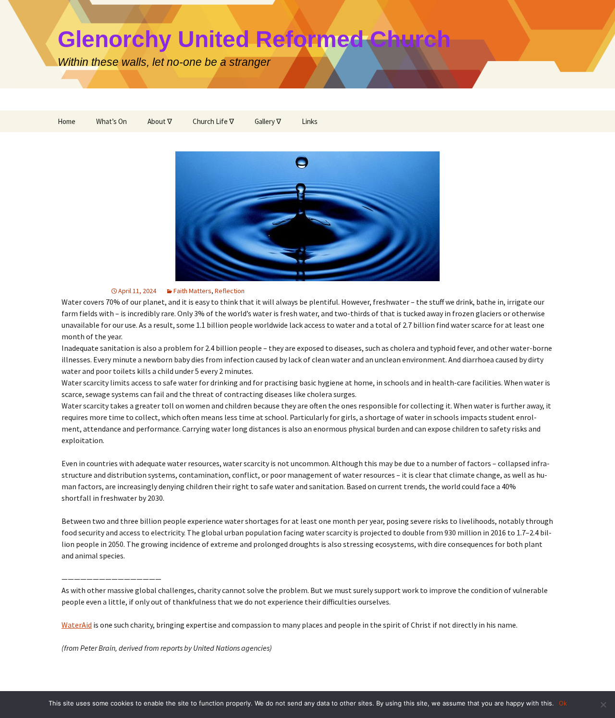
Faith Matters (192, 290)
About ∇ (160, 121)
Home (66, 121)
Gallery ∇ (268, 121)
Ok (563, 703)
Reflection (230, 290)
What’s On (111, 121)
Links (310, 121)
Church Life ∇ (213, 121)
